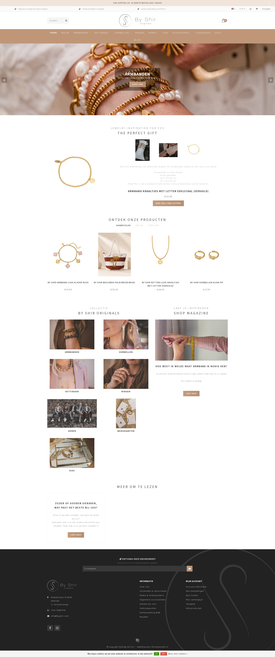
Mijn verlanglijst (194, 599)
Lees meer (191, 393)
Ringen (139, 32)
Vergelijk (190, 604)
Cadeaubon (203, 32)
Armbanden (80, 32)
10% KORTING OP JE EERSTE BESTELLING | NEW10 (137, 3)
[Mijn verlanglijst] (257, 9)
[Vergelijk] (251, 9)
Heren (152, 32)
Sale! (218, 32)
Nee (164, 654)
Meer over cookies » (178, 654)
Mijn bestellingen (195, 591)
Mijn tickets (192, 595)
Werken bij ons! (148, 604)
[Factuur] (137, 640)
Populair (153, 225)
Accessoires (181, 32)
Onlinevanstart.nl (160, 647)
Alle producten (194, 608)
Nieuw (65, 32)
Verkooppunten (148, 608)
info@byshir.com (60, 616)
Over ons (144, 586)
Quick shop (69, 281)
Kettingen (101, 32)
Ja (156, 654)
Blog (137, 40)
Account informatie (196, 586)
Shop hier (137, 84)
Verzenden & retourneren (153, 591)
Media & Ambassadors (152, 595)
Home (53, 32)
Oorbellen (122, 32)
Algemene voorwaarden (152, 599)
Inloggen (266, 9)
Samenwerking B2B (150, 612)
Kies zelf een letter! (168, 203)
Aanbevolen (123, 225)
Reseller (144, 617)
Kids (165, 32)
